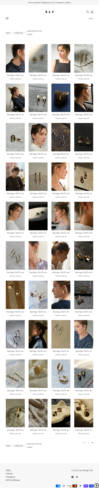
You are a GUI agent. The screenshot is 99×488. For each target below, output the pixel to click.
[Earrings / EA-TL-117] (38, 216)
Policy (8, 470)
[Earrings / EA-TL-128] (60, 98)
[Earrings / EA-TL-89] (83, 373)
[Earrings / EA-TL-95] (60, 334)
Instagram (10, 476)
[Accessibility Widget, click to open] (96, 485)
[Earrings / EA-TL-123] (83, 137)
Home (8, 33)
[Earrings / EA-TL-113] (15, 98)
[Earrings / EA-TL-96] (15, 334)
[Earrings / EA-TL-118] (60, 216)
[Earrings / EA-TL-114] (15, 216)
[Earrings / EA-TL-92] (83, 413)
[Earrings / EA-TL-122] (15, 137)
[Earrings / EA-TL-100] (15, 295)
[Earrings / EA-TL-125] (83, 98)
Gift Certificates (13, 480)
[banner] (50, 11)
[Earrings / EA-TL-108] (83, 216)
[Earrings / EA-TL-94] (38, 295)
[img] (87, 11)
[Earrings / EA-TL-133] (15, 58)
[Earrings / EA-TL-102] (83, 295)
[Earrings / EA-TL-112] (60, 58)
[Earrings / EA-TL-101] (38, 373)
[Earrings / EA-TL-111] (83, 176)
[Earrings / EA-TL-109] (60, 176)
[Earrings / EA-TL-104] (38, 255)
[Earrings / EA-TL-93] (15, 373)
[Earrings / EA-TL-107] (83, 255)
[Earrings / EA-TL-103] (38, 334)
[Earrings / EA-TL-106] (15, 255)
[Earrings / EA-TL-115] (38, 176)
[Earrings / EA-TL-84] (60, 413)
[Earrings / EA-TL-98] (60, 373)
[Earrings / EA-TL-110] (38, 58)
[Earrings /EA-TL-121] (60, 137)
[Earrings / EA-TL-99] (60, 295)
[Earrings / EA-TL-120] (38, 137)
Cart (91, 18)
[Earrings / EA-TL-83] (38, 413)
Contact (9, 473)
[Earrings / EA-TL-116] (83, 58)
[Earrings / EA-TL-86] (15, 413)
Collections (18, 33)
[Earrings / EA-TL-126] (38, 98)
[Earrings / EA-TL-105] (60, 255)
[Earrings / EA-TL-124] (15, 176)
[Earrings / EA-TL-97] (83, 334)
